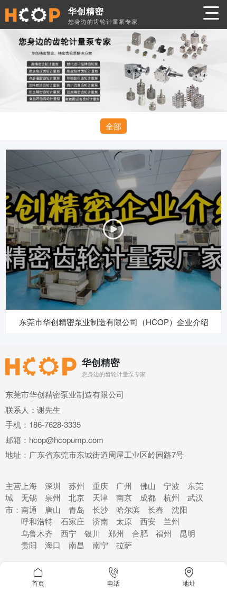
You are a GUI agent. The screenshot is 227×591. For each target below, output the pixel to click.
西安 (148, 521)
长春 (156, 509)
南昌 (76, 544)
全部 (113, 126)
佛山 (148, 485)
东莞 (195, 485)
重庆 (100, 485)
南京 (124, 497)
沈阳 (179, 509)
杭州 (171, 497)
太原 (124, 521)
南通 (29, 509)
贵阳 (29, 544)
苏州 (76, 485)
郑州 (116, 533)
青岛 (76, 509)
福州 (164, 533)
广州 (124, 485)
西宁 (69, 533)
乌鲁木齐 (37, 533)
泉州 (53, 497)
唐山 (53, 509)
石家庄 (72, 521)
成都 (148, 497)
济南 (100, 521)
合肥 (140, 533)
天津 (100, 497)
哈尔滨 (128, 509)
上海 (29, 485)
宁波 (171, 485)
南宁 (100, 544)
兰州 (171, 521)
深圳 (53, 485)
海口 (53, 544)
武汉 (195, 497)
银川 (92, 533)
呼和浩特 (37, 521)
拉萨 (124, 544)
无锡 (29, 497)
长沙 (100, 509)
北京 (76, 497)
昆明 (187, 533)
